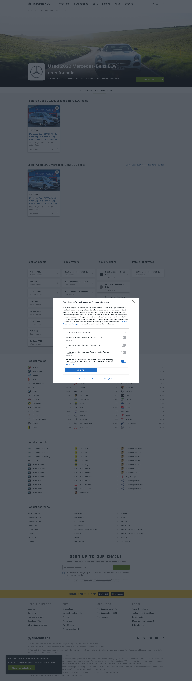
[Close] (134, 302)
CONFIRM (81, 370)
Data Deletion (83, 379)
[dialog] (96, 340)
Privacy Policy (108, 379)
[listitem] (96, 332)
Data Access (96, 379)
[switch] (123, 337)
